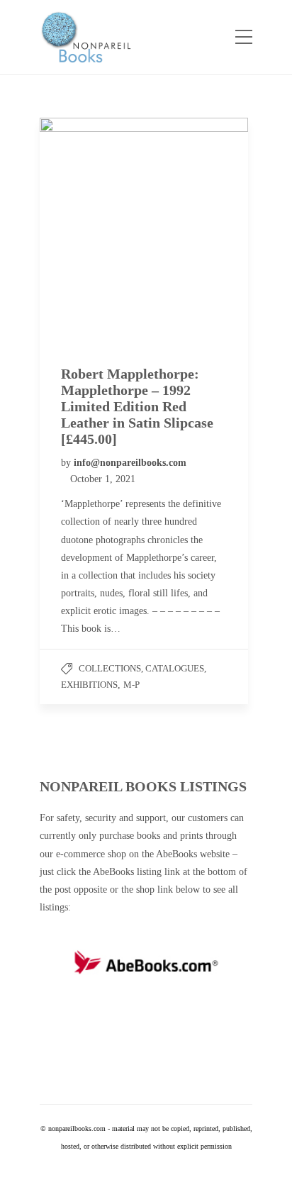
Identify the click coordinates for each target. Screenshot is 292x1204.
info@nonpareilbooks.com (130, 462)
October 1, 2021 (102, 479)
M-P (131, 684)
